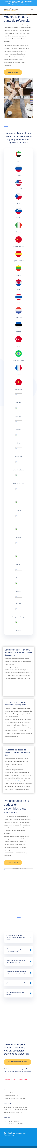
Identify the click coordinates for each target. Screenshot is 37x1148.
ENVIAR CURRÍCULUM (14, 1025)
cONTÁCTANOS (13, 72)
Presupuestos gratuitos (17, 1062)
